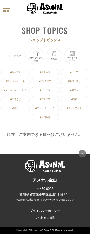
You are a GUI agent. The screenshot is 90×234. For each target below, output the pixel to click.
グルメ (54, 56)
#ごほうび (15, 99)
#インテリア (45, 81)
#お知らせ (45, 117)
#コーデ (74, 72)
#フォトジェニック (45, 108)
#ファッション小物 (15, 81)
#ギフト (74, 90)
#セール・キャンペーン (16, 90)
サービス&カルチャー (72, 56)
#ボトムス (45, 72)
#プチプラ (45, 99)
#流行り (16, 108)
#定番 (74, 99)
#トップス (15, 72)
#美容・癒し (74, 81)
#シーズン (45, 90)
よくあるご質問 (45, 218)
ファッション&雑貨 (36, 56)
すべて (18, 56)
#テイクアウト (74, 108)
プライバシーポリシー (45, 211)
